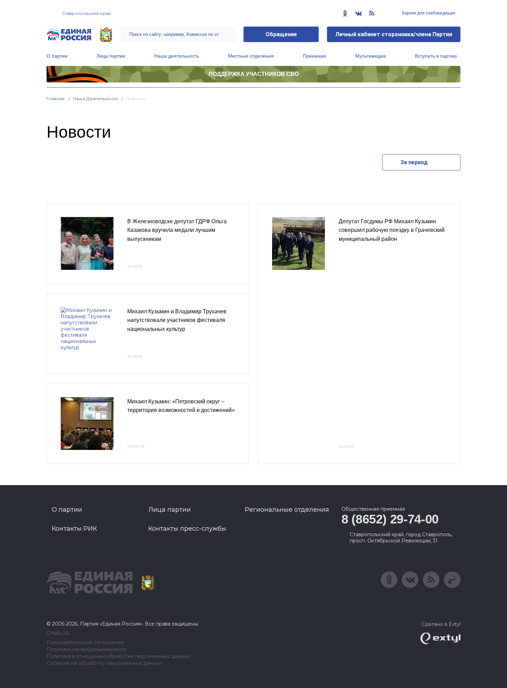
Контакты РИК (74, 528)
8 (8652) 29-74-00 (390, 519)
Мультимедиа (370, 56)
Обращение (281, 34)
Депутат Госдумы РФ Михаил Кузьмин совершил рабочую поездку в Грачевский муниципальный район (392, 230)
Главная (56, 98)
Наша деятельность (176, 56)
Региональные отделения (287, 509)
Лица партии (111, 56)
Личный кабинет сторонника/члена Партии (393, 34)
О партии (57, 56)
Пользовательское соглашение (85, 643)
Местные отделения (251, 56)
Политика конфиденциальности (86, 649)
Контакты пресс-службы (187, 528)
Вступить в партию (436, 56)
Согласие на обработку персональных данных (104, 663)
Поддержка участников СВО (254, 74)
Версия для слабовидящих (428, 13)
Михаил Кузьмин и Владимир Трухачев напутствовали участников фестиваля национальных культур (177, 320)
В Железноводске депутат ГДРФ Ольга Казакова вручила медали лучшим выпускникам (177, 230)
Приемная (314, 56)
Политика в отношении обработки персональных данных (118, 656)
